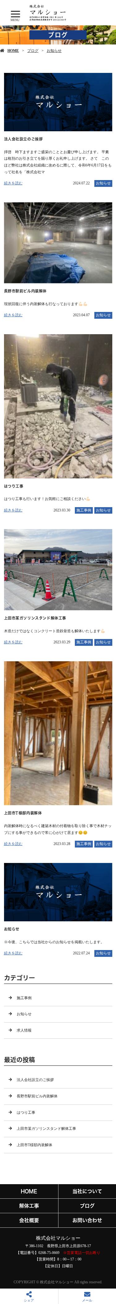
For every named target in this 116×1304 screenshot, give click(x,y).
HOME (13, 50)
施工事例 (83, 510)
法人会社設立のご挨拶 (35, 1080)
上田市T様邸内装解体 (34, 1145)
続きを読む (13, 183)
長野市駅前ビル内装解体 (37, 1096)
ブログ (32, 50)
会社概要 (29, 1220)
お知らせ (54, 50)
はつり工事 (26, 1112)
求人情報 (24, 1030)
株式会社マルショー (58, 1238)
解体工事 (29, 1205)
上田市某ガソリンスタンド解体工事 (46, 1128)
